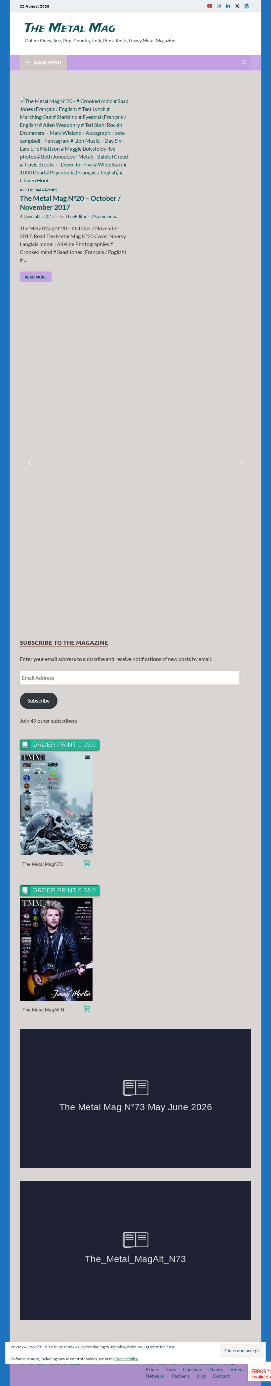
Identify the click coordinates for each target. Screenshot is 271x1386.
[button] (30, 462)
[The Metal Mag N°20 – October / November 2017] (74, 140)
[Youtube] (209, 6)
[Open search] (245, 62)
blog (201, 1376)
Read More (33, 275)
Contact (221, 1376)
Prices (152, 1369)
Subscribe (38, 700)
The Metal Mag (70, 28)
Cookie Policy (126, 1358)
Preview (56, 804)
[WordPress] (247, 6)
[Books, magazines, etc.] (86, 864)
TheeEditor (76, 216)
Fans (171, 1369)
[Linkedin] (228, 6)
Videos (237, 1369)
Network (155, 1376)
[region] (135, 462)
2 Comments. (104, 216)
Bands (216, 1369)
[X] (237, 6)
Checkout (193, 1369)
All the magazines (38, 189)
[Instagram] (219, 6)
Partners (180, 1376)
